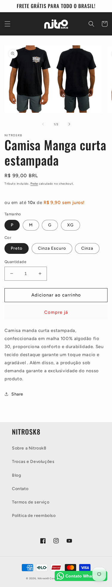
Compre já (56, 312)
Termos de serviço (30, 502)
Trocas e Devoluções (33, 461)
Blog (16, 475)
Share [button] (17, 394)
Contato (20, 488)
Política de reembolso (34, 515)
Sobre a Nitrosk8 (29, 448)
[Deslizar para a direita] (69, 124)
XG (70, 225)
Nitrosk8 (43, 578)
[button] (7, 23)
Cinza (87, 248)
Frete (34, 184)
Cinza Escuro (52, 248)
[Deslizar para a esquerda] (43, 124)
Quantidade (15, 261)
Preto (16, 248)
